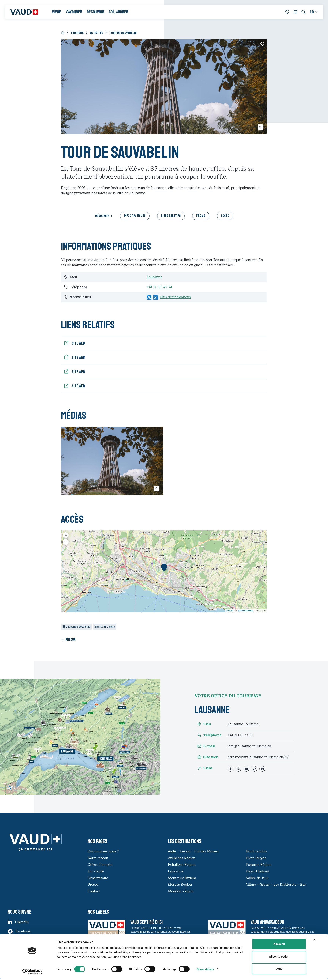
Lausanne (154, 277)
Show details (205, 969)
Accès (225, 216)
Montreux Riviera (182, 878)
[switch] (112, 969)
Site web (210, 757)
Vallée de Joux (257, 878)
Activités (96, 33)
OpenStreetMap (245, 610)
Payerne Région (258, 864)
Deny (279, 968)
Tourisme (77, 33)
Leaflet (229, 610)
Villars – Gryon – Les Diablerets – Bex (277, 884)
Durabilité (96, 871)
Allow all (279, 944)
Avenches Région (181, 858)
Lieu (207, 724)
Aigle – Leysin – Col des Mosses (193, 851)
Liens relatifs (171, 216)
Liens (208, 768)
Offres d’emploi (100, 864)
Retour (70, 639)
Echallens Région (182, 864)
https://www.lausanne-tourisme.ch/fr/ (258, 757)
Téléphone (212, 735)
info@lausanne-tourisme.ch (249, 746)
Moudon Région (180, 891)
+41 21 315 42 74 (159, 287)
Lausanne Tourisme (243, 724)
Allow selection (279, 956)
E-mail (209, 746)
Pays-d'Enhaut (258, 871)
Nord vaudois (256, 851)
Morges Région (180, 884)
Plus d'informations (175, 297)
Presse (93, 884)
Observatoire (98, 878)
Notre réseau (98, 858)
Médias (200, 216)
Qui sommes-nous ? (103, 851)
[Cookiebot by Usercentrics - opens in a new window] (32, 971)
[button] (164, 567)
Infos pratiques (135, 216)
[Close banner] (314, 940)
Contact (94, 891)
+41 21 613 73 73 (240, 735)
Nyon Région (256, 858)
